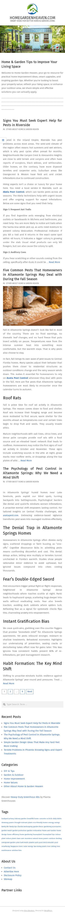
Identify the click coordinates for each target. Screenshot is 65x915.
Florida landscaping (25, 827)
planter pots (33, 842)
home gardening (26, 834)
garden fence (38, 827)
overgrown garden (9, 842)
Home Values (11, 782)
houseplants (37, 834)
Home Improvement (14, 778)
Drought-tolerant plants (23, 823)
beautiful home (33, 819)
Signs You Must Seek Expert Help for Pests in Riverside (32, 723)
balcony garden (20, 819)
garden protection (19, 830)
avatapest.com (10, 515)
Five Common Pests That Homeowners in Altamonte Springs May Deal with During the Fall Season (32, 274)
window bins (16, 850)
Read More (54, 262)
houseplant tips (49, 834)
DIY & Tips (9, 771)
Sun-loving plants (40, 846)
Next (29, 691)
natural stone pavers (40, 838)
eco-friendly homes (40, 823)
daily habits (57, 819)
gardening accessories (52, 827)
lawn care (20, 838)
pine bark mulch (22, 842)
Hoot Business (29, 910)
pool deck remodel (46, 842)
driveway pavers (8, 823)
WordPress (48, 910)
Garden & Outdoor (13, 774)
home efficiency (13, 834)
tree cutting (51, 846)
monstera (28, 838)
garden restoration (34, 830)
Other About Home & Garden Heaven (22, 129)
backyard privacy (8, 819)
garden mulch (7, 830)
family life (5, 827)
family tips (13, 827)
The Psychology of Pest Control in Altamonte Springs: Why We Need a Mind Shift (32, 473)
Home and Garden (49, 830)
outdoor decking (55, 838)
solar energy (28, 846)
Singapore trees (16, 846)
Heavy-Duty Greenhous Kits (25, 797)
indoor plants (11, 838)
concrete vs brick (45, 819)
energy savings (54, 823)
